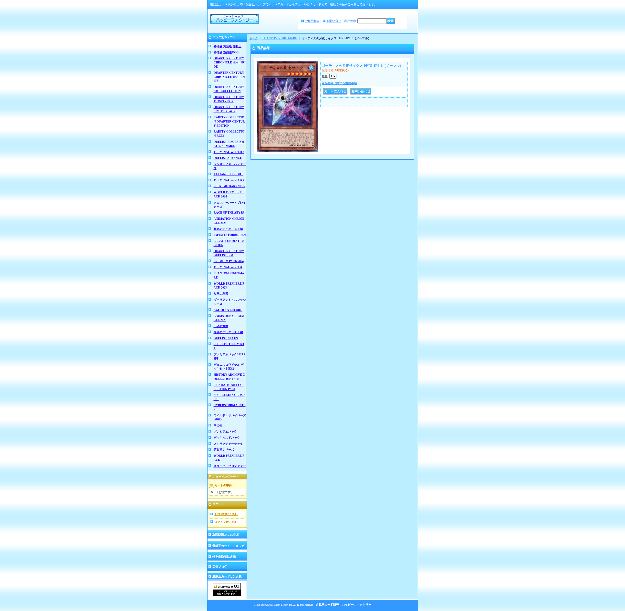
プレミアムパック (225, 431)
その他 (218, 425)
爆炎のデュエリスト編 (228, 332)
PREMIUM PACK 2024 (229, 261)
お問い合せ (333, 21)
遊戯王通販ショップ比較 (225, 534)
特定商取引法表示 (224, 557)
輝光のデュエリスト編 (228, 229)
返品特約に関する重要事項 (339, 83)
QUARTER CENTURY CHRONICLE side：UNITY (229, 77)
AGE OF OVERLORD (228, 310)
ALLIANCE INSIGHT (228, 174)
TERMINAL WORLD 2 (229, 180)
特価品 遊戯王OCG (226, 52)
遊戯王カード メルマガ (228, 546)
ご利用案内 (312, 21)
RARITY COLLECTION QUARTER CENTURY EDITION (229, 121)
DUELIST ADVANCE (228, 158)
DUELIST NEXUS (226, 338)
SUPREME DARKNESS (229, 186)
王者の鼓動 (221, 326)
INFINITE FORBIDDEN (230, 235)
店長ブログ (219, 566)
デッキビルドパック (227, 437)
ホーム (253, 38)
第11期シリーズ (224, 449)
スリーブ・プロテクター (230, 466)
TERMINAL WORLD (228, 267)
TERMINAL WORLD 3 (229, 152)
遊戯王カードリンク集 (227, 576)
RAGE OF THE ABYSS (229, 212)
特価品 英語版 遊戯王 (227, 46)
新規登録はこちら (226, 514)
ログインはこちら (226, 522)
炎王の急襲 (221, 293)
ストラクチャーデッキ (228, 443)
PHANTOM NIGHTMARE (279, 38)
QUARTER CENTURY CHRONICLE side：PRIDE (230, 62)
